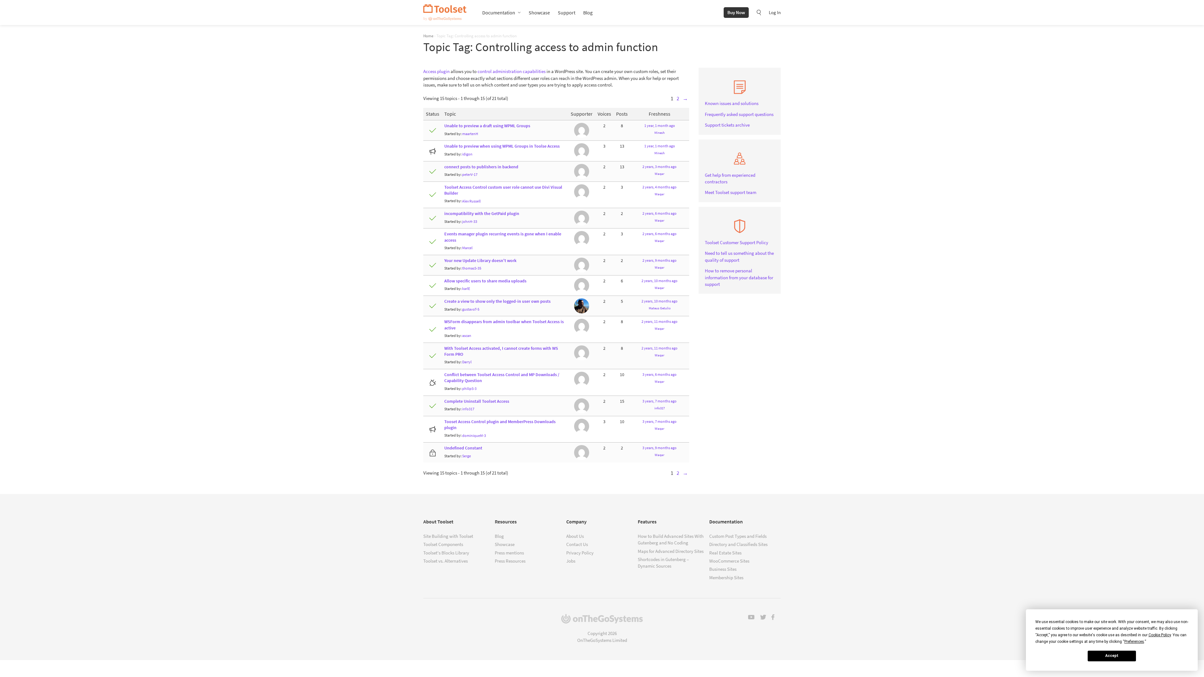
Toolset (445, 12)
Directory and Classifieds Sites (738, 544)
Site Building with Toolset (448, 536)
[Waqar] (581, 130)
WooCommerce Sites (729, 561)
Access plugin (436, 71)
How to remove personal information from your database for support (739, 277)
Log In (775, 12)
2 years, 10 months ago (660, 280)
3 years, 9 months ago (659, 447)
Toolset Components (443, 544)
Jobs (570, 561)
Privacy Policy (580, 553)
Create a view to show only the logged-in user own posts (497, 301)
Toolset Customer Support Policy (736, 242)
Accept (1111, 655)
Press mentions (509, 553)
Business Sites (723, 569)
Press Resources (510, 561)
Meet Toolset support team (730, 192)
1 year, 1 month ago (659, 125)
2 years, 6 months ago (659, 213)
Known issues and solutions (731, 103)
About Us (575, 536)
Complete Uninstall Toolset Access (476, 401)
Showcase (539, 12)
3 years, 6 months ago (659, 374)
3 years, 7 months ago (659, 401)
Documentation (498, 12)
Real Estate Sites (725, 553)
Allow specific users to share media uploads (485, 281)
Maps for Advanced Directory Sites (671, 551)
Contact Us (577, 544)
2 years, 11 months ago (660, 321)
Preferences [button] (1134, 641)
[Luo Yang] (581, 150)
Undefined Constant (463, 448)
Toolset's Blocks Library (446, 553)
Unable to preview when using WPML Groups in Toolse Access (502, 146)
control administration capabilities (512, 71)
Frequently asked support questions (739, 114)
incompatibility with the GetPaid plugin (481, 213)
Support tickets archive (727, 125)
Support (566, 12)
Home (428, 35)
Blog (588, 12)
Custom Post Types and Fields (738, 536)
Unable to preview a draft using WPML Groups (487, 126)
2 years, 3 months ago (659, 166)
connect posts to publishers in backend (481, 167)
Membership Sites (726, 577)
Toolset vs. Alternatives (445, 561)
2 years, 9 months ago (659, 260)
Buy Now (736, 12)
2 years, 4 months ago (659, 187)
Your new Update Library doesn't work (480, 260)
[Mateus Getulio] (581, 305)
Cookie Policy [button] (1160, 635)
